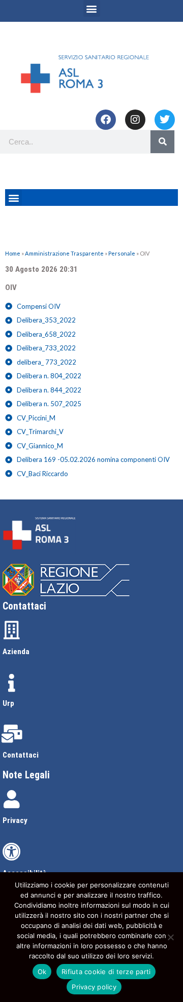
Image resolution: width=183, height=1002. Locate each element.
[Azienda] (12, 630)
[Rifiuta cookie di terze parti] (170, 937)
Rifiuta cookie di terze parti (106, 972)
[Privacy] (12, 799)
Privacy (15, 820)
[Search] (162, 141)
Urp (8, 703)
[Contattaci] (12, 734)
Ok (42, 972)
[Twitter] (165, 120)
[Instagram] (135, 120)
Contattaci (21, 755)
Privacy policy (94, 987)
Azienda (16, 651)
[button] (91, 8)
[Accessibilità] (12, 852)
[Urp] (12, 683)
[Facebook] (106, 120)
